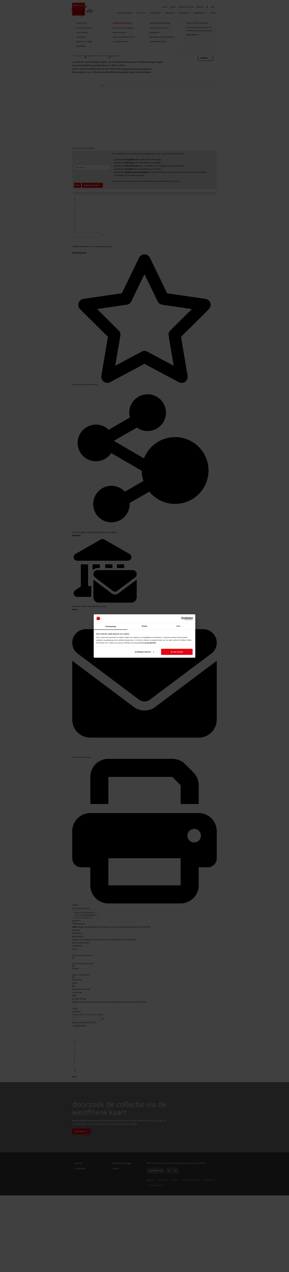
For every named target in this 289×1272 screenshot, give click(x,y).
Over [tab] (178, 626)
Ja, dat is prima (177, 652)
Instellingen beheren (143, 652)
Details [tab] (144, 626)
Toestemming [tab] (110, 626)
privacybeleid (150, 643)
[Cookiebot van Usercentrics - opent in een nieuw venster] (183, 618)
